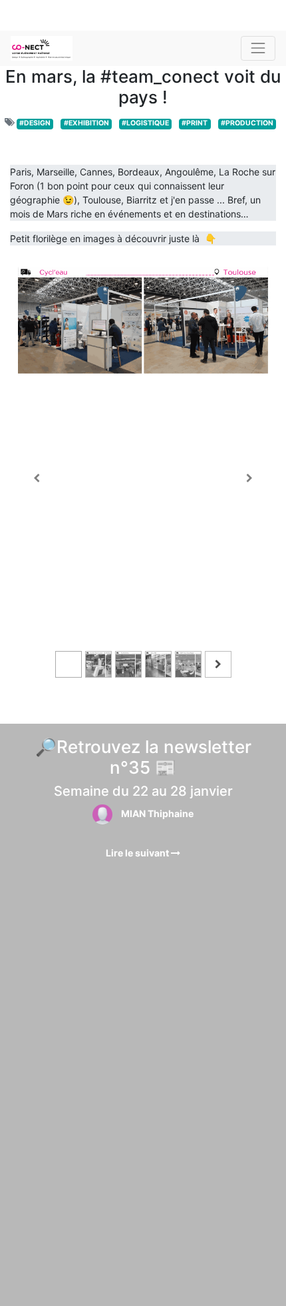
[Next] (249, 478)
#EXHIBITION (86, 123)
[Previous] (36, 478)
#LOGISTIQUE (145, 123)
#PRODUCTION (247, 123)
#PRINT (195, 123)
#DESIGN (35, 123)
